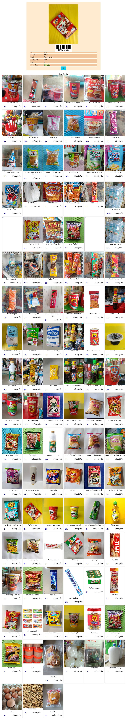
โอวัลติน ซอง (48, 57)
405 (45, 52)
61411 (46, 54)
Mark (46, 59)
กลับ (63, 68)
